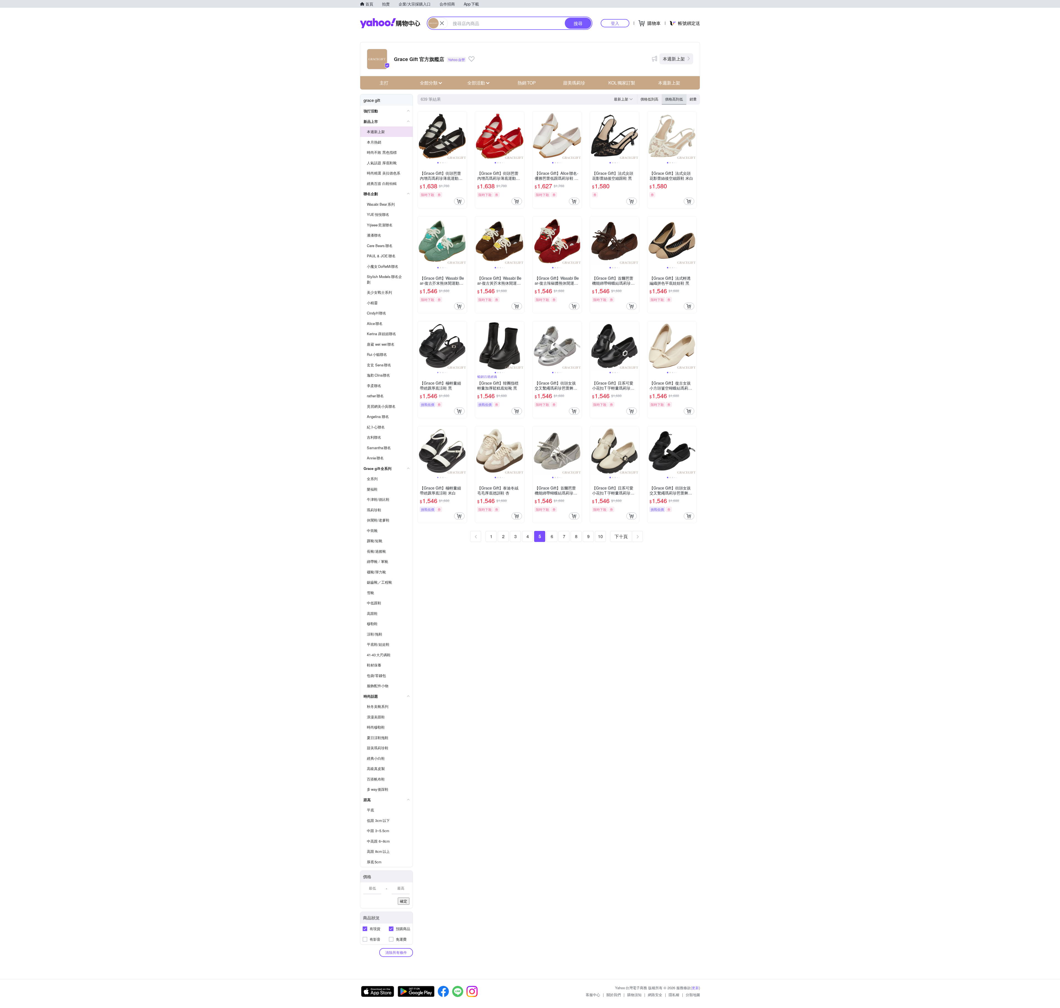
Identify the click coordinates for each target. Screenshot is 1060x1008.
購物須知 (634, 994)
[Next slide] (463, 136)
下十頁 (621, 536)
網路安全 (655, 994)
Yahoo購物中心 (390, 23)
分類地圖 (693, 994)
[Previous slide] (421, 136)
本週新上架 (674, 58)
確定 (403, 901)
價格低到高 (649, 99)
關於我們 (613, 994)
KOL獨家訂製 (621, 83)
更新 (695, 987)
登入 (615, 23)
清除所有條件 (396, 952)
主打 (384, 83)
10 (600, 536)
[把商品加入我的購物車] (459, 201)
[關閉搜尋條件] (442, 23)
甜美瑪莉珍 (574, 83)
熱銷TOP (527, 83)
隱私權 (674, 994)
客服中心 (593, 994)
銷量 (693, 99)
